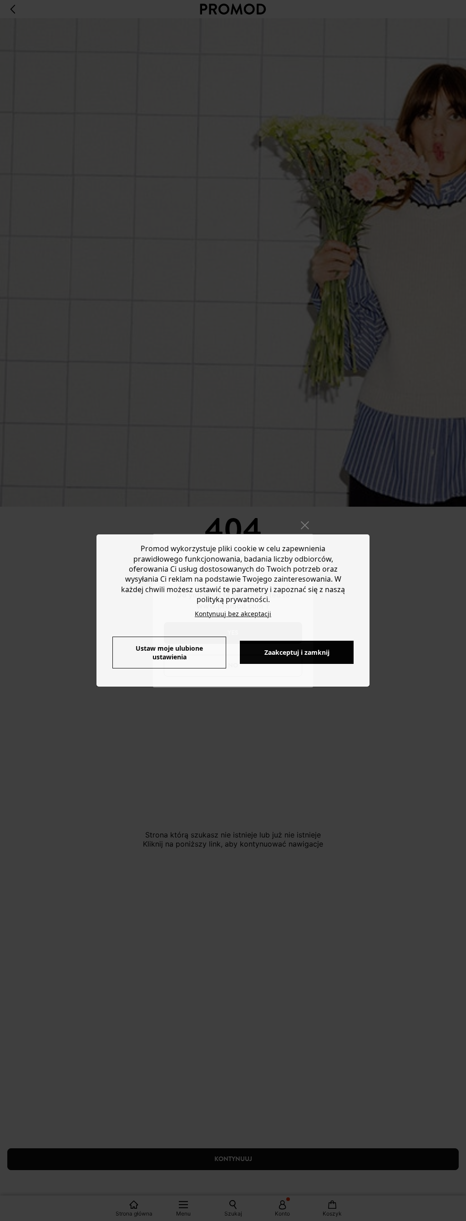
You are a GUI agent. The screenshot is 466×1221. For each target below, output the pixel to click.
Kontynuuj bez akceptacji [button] (233, 613)
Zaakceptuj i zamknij (296, 652)
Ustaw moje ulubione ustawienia (169, 652)
